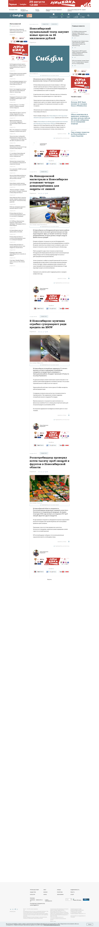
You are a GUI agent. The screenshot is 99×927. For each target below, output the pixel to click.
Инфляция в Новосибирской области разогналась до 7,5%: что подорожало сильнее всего (18, 31)
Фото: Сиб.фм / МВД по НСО (36, 363)
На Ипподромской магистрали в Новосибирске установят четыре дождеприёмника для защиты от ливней (18, 66)
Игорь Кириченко (44, 289)
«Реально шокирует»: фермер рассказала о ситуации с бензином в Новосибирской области (18, 191)
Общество (33, 892)
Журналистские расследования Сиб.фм (54, 10)
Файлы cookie (53, 921)
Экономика (60, 894)
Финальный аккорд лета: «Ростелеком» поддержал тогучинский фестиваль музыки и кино (18, 122)
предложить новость (15, 26)
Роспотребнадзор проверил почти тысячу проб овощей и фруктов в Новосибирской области (18, 83)
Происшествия (34, 889)
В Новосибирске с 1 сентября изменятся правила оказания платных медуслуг (17, 106)
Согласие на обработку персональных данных (58, 919)
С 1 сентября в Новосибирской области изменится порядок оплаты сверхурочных (17, 155)
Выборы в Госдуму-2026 (24, 10)
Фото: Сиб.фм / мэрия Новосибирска (38, 224)
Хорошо (89, 924)
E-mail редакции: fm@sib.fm (76, 912)
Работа (73, 892)
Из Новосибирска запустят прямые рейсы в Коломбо (16, 231)
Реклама (32, 898)
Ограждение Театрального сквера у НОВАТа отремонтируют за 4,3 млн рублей (18, 98)
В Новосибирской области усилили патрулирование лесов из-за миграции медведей (17, 238)
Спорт (72, 894)
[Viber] (45, 193)
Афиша (59, 889)
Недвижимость (75, 889)
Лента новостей (15, 24)
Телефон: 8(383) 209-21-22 (36, 900)
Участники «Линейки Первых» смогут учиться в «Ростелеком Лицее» (17, 262)
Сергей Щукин (43, 144)
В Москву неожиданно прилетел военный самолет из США (18, 207)
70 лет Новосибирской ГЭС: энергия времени (77, 10)
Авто (44, 889)
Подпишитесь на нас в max (62, 138)
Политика (60, 892)
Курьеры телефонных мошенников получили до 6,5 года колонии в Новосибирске (18, 147)
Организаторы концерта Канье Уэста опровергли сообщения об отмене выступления (18, 163)
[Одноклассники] (41, 193)
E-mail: (48, 900)
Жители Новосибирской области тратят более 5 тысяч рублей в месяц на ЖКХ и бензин (18, 177)
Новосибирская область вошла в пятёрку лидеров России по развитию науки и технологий (18, 114)
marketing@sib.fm (34, 905)
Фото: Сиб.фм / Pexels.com (36, 503)
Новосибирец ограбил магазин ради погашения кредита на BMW (18, 184)
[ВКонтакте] (39, 193)
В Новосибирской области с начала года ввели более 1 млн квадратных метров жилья (17, 246)
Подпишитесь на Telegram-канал (50, 75)
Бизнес (45, 892)
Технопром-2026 (13, 9)
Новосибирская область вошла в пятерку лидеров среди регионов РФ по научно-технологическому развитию (18, 199)
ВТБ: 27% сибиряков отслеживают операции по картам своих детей (18, 130)
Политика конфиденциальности (56, 917)
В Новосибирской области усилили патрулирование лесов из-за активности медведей (17, 215)
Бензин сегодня (37, 10)
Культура (32, 894)
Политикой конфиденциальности (51, 924)
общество (45, 24)
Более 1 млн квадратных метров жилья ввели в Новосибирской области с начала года (18, 90)
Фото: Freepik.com (34, 73)
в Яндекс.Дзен (13, 911)
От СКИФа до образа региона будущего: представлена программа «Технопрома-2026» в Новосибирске (18, 223)
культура (54, 24)
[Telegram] (47, 193)
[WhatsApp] (43, 193)
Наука (45, 894)
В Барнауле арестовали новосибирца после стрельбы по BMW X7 (18, 254)
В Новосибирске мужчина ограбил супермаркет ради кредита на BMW (18, 75)
